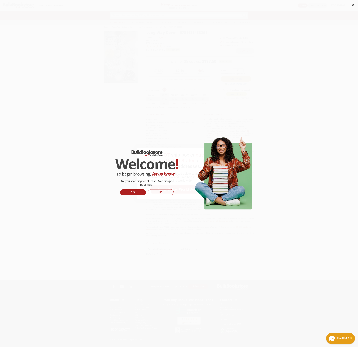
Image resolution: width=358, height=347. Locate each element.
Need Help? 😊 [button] (345, 338)
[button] (340, 338)
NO (160, 192)
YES (133, 192)
